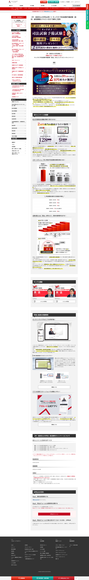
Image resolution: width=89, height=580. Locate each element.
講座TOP (11, 5)
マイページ (78, 1)
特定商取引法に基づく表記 (29, 549)
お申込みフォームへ (54, 514)
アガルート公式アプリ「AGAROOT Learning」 (17, 80)
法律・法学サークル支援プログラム (15, 153)
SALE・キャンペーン (16, 60)
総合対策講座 (14, 108)
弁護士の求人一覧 (15, 150)
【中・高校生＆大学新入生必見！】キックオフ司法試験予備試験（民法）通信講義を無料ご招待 (18, 56)
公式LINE (63, 1)
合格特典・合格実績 (15, 83)
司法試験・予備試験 (18, 8)
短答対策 (13, 116)
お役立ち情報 (14, 138)
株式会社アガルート (43, 545)
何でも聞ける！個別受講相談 (17, 74)
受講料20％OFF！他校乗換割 (17, 65)
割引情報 (42, 5)
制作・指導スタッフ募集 (16, 148)
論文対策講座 (14, 111)
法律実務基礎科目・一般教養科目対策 (18, 122)
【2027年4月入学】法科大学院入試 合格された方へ (18, 86)
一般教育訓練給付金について (29, 558)
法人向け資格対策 (76, 5)
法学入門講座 (14, 136)
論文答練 (13, 113)
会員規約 (26, 545)
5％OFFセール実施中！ (19, 25)
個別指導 (13, 133)
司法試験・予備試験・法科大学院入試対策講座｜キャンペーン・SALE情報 (36, 8)
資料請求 (12, 551)
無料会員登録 (36, 499)
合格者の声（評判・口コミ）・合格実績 (17, 94)
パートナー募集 (42, 551)
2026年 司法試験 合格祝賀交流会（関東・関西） (18, 40)
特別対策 (13, 130)
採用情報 (13, 146)
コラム (65, 5)
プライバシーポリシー (28, 547)
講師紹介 (13, 142)
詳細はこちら (54, 387)
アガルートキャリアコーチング (61, 552)
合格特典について (15, 96)
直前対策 (13, 125)
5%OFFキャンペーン (49, 11)
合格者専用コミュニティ (15, 560)
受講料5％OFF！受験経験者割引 (17, 72)
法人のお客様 (42, 549)
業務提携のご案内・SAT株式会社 (45, 555)
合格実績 (21, 5)
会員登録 (68, 1)
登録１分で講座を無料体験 (17, 77)
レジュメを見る (43, 301)
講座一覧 (13, 99)
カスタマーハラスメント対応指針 (30, 554)
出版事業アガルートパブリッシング (61, 554)
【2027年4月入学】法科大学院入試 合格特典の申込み (18, 90)
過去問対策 (14, 119)
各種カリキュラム (15, 101)
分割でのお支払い (14, 564)
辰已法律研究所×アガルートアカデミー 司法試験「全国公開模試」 (18, 50)
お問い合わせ (13, 555)
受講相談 (44, 1)
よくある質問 (53, 5)
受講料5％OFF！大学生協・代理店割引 (17, 68)
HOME (12, 8)
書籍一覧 (57, 558)
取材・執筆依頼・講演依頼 (44, 553)
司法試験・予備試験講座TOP (18, 17)
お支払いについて (28, 556)
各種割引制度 (14, 62)
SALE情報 (32, 5)
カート (73, 1)
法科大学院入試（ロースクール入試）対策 (18, 105)
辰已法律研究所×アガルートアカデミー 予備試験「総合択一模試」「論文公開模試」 (18, 45)
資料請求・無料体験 (54, 1)
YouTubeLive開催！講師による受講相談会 (16, 33)
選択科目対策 (14, 128)
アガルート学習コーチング (60, 545)
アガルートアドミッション (60, 550)
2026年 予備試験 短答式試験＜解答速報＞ (16, 36)
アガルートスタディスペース (60, 556)
